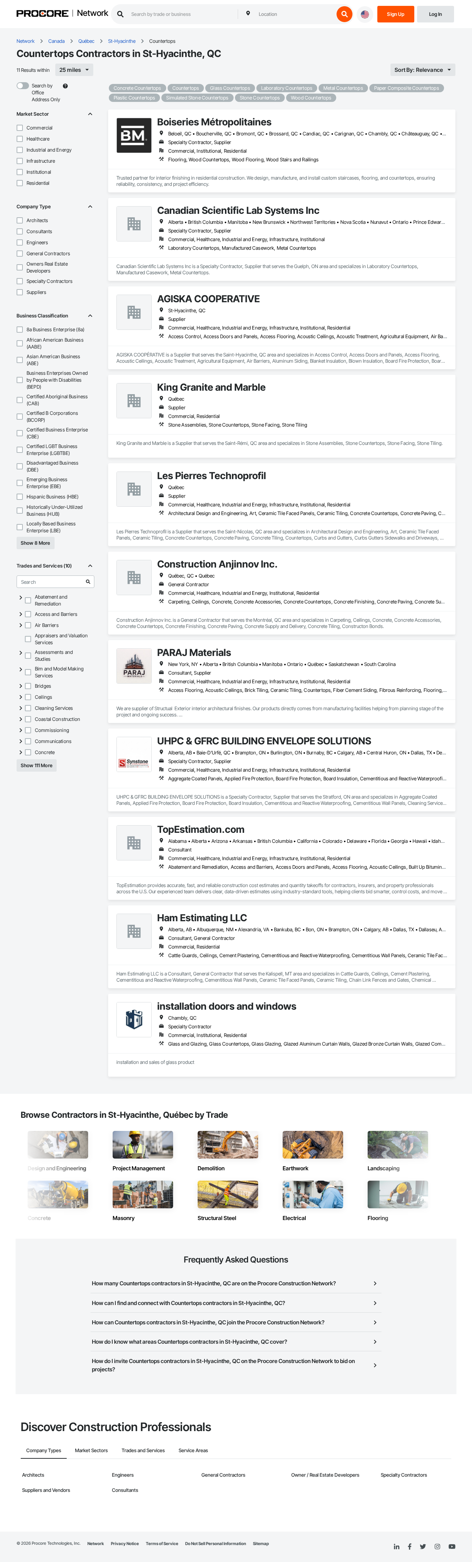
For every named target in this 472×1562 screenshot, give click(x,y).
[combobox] (294, 14)
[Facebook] (410, 1547)
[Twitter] (423, 1547)
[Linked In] (396, 1547)
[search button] (344, 14)
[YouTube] (452, 1547)
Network (92, 13)
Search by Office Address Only (46, 92)
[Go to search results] (88, 582)
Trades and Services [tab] (143, 1450)
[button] (20, 128)
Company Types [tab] (43, 1450)
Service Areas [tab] (193, 1450)
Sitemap (261, 1543)
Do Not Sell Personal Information (215, 1543)
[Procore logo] (42, 14)
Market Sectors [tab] (91, 1450)
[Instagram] (437, 1547)
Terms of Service (162, 1543)
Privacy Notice (125, 1543)
